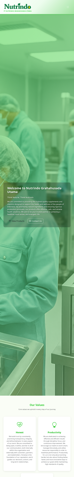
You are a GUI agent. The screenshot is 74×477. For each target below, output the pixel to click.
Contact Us (37, 221)
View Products (18, 221)
